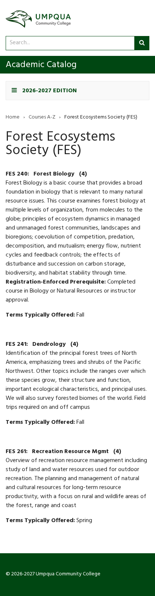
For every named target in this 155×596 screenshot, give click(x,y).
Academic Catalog (41, 65)
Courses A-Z (42, 117)
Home (13, 117)
